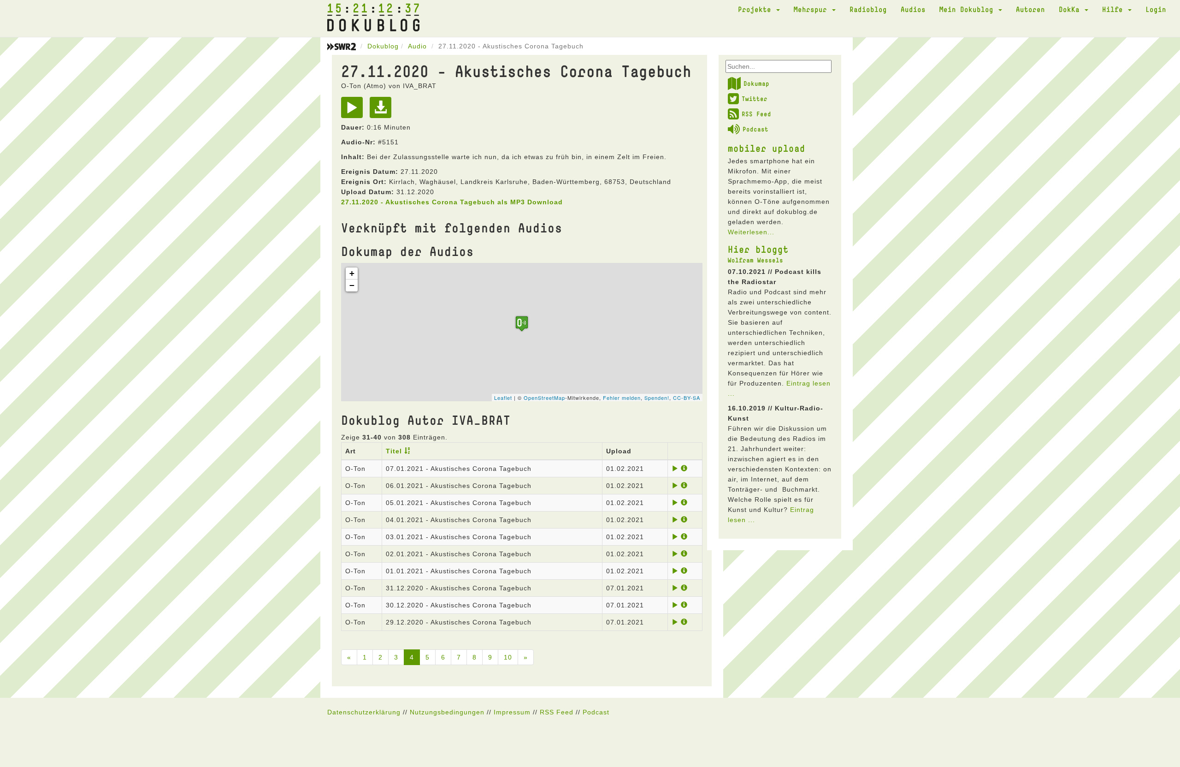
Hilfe (1114, 9)
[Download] (383, 110)
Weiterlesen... (751, 232)
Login (1155, 9)
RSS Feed (756, 114)
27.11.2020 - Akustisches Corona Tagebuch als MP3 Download (452, 202)
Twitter (754, 98)
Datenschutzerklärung (364, 712)
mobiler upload (766, 148)
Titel (394, 451)
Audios (913, 9)
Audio (417, 46)
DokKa (1071, 9)
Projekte (756, 9)
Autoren (1030, 9)
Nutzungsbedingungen (447, 712)
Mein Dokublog (968, 9)
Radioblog (868, 9)
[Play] (354, 110)
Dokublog (383, 46)
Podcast (755, 129)
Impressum (512, 712)
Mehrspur (812, 9)
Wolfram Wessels (755, 260)
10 (508, 657)
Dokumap (756, 83)
